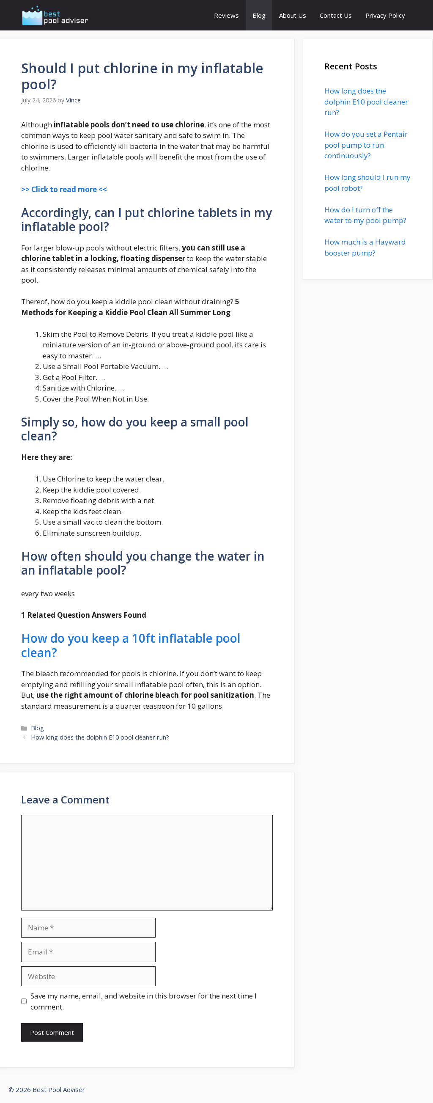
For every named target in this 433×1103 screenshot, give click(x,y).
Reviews (226, 15)
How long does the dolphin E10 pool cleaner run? (100, 737)
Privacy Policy (385, 15)
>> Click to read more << (64, 189)
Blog (259, 15)
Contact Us (336, 15)
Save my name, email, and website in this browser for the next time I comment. (143, 1001)
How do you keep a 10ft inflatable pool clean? (131, 645)
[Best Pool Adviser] (55, 15)
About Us (292, 15)
